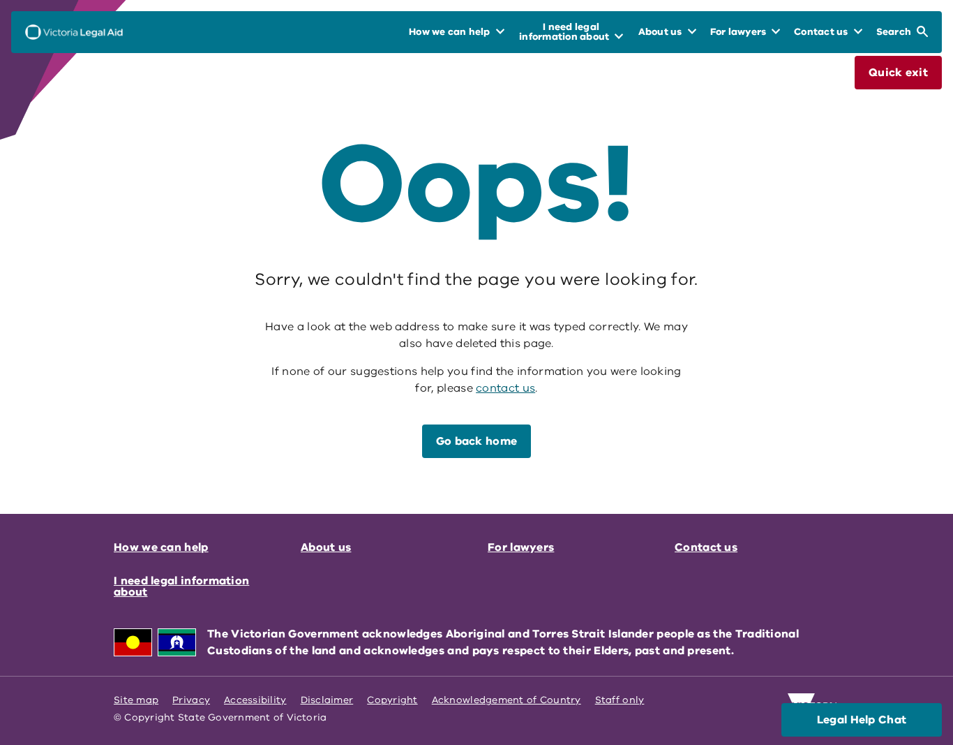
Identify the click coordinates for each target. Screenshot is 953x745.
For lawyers (521, 547)
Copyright (392, 700)
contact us (505, 388)
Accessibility (255, 700)
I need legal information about (181, 586)
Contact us (706, 547)
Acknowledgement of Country (506, 700)
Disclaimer (327, 700)
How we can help (161, 547)
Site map (136, 700)
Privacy (191, 700)
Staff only (620, 700)
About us (326, 547)
